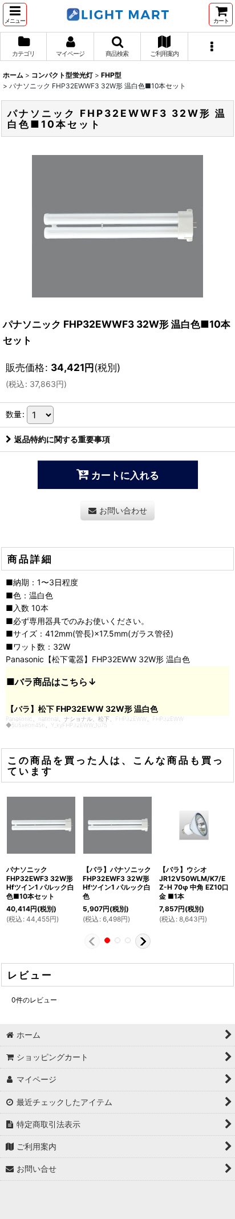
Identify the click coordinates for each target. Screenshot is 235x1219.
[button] (15, 14)
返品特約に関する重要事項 (62, 439)
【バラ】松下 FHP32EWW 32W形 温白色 (82, 709)
